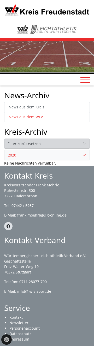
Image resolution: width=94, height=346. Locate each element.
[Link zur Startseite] (47, 10)
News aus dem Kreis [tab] (26, 107)
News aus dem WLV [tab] (26, 116)
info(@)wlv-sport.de (34, 291)
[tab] (47, 155)
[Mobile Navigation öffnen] (85, 79)
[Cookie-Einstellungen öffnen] (6, 339)
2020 (12, 155)
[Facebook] (8, 226)
